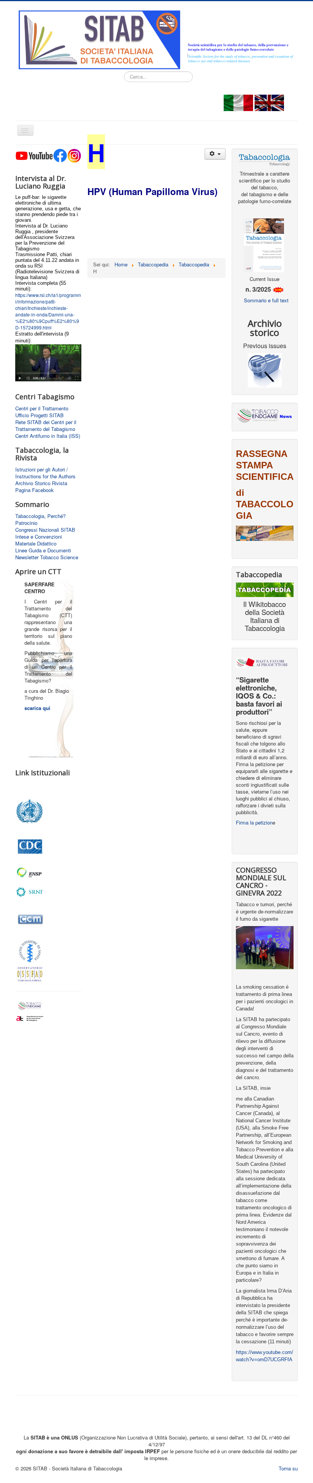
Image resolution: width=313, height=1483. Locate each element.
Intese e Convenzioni (38, 536)
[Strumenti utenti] (215, 154)
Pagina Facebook (34, 490)
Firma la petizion (254, 822)
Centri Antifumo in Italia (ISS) (47, 435)
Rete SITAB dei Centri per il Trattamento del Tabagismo (45, 425)
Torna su (288, 1468)
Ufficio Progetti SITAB (39, 415)
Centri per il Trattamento (41, 408)
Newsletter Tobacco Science (46, 557)
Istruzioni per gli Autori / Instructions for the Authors (45, 473)
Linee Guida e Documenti (43, 550)
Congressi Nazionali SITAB (45, 529)
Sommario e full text (266, 300)
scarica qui (37, 708)
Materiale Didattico (35, 543)
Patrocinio (26, 523)
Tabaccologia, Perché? (40, 516)
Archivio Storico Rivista (41, 483)
